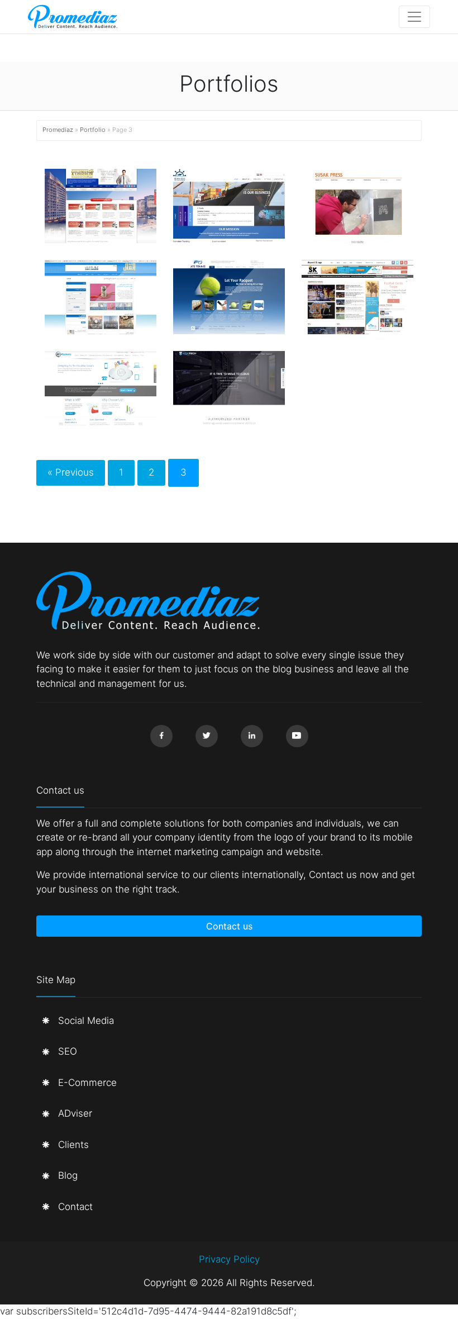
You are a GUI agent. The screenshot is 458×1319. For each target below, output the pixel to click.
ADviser (75, 1113)
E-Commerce (87, 1082)
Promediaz (57, 130)
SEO (67, 1051)
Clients (73, 1144)
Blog (68, 1175)
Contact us (229, 926)
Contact (75, 1206)
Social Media (86, 1020)
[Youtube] (297, 736)
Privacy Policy (229, 1259)
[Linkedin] (252, 736)
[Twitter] (206, 736)
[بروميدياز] (72, 16)
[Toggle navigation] (414, 17)
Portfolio (93, 130)
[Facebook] (161, 736)
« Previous (70, 472)
